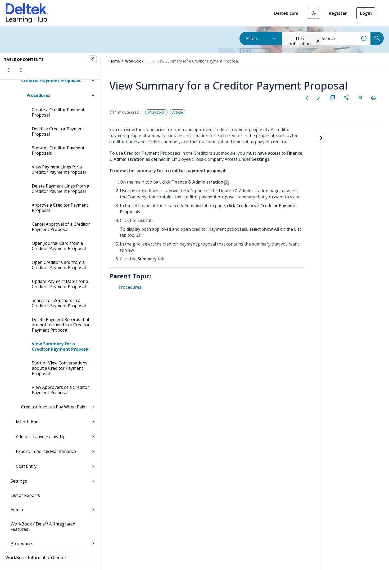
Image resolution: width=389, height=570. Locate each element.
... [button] (150, 61)
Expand (8, 70)
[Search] (377, 38)
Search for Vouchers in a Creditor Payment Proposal (59, 303)
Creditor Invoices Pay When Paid (53, 406)
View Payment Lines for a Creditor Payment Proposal (59, 169)
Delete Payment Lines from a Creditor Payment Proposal (60, 188)
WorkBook (134, 61)
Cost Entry (26, 466)
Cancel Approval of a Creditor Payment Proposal (61, 226)
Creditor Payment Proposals (51, 80)
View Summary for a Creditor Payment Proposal (61, 346)
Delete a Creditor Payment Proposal (58, 131)
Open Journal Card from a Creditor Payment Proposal (59, 246)
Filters (252, 38)
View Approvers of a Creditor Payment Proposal (60, 390)
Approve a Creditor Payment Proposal (60, 207)
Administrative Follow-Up (41, 436)
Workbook (156, 112)
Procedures (38, 95)
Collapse (21, 70)
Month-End (27, 421)
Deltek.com (286, 13)
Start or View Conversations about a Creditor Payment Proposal (59, 368)
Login (366, 13)
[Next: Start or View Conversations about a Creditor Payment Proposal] (318, 97)
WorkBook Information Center (35, 557)
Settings (19, 481)
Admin (17, 509)
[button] (313, 13)
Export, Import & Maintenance (46, 451)
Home (114, 61)
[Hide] (93, 59)
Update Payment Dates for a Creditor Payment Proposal (60, 284)
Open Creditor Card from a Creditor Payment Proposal (59, 265)
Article (177, 112)
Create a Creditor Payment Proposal (58, 112)
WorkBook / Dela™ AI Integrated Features (43, 526)
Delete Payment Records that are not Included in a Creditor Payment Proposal (61, 325)
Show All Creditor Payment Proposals (58, 150)
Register (338, 13)
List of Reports (25, 495)
